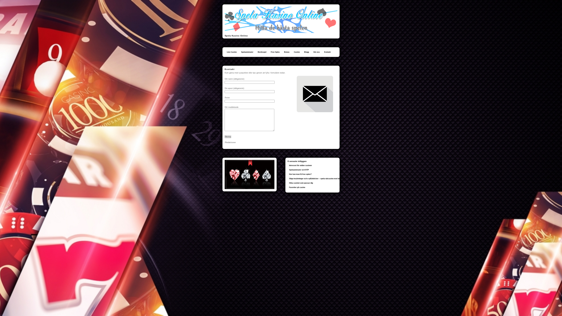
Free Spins (275, 52)
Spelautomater (247, 52)
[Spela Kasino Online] (281, 32)
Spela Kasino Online (236, 36)
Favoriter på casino (297, 187)
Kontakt (327, 52)
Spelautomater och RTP (299, 170)
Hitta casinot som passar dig (301, 183)
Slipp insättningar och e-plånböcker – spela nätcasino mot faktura (316, 179)
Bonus (286, 52)
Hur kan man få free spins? (300, 174)
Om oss (316, 52)
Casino (297, 52)
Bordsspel (262, 52)
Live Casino (232, 52)
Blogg (306, 52)
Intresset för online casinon (300, 165)
